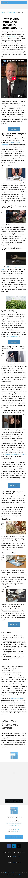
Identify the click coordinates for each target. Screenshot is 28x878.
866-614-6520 (16, 831)
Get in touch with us (12, 336)
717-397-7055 (16, 829)
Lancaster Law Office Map (13, 837)
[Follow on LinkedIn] (14, 846)
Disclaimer (10, 875)
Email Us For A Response (14, 801)
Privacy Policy (17, 875)
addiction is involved (17, 698)
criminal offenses (10, 36)
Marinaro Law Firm (10, 872)
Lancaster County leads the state (15, 454)
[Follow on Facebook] (9, 846)
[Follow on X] (19, 846)
